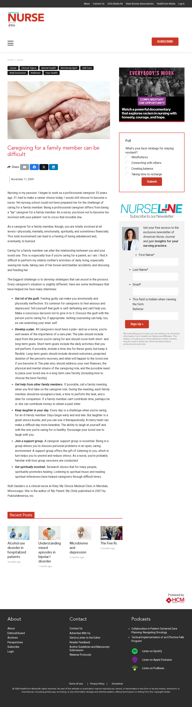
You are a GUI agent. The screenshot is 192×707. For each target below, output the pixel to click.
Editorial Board (16, 633)
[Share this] (34, 167)
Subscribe (13, 646)
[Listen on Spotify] (136, 651)
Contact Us (98, 3)
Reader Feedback (80, 642)
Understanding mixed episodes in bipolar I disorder (49, 552)
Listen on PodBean (153, 668)
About (87, 3)
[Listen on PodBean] (136, 668)
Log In (181, 3)
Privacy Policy (97, 683)
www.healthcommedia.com (167, 607)
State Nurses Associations (140, 3)
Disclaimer (117, 683)
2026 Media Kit (115, 3)
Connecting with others (146, 163)
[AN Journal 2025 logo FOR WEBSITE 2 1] (26, 20)
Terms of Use (76, 683)
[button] (10, 43)
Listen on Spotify (152, 651)
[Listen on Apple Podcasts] (136, 660)
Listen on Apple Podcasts (157, 659)
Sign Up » (136, 324)
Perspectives (15, 642)
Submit (152, 181)
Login (11, 651)
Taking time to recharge (146, 174)
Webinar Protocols (80, 654)
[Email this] (24, 167)
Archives (13, 637)
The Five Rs (108, 543)
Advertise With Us (80, 633)
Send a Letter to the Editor (85, 637)
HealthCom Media (166, 3)
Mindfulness (139, 157)
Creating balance (142, 168)
